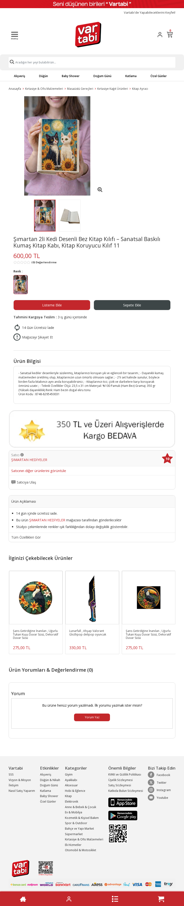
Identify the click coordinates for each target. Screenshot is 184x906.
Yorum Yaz (92, 717)
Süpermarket (74, 834)
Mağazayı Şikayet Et (37, 337)
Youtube (162, 798)
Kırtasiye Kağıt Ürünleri (112, 89)
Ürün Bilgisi (27, 361)
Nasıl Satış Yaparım (22, 791)
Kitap (68, 796)
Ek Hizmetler (73, 845)
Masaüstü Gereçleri (80, 89)
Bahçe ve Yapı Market (79, 829)
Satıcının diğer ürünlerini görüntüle (38, 471)
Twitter (162, 783)
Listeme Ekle (52, 305)
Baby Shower (71, 76)
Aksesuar (71, 785)
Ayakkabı (71, 780)
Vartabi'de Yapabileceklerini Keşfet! (149, 13)
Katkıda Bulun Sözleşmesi (125, 791)
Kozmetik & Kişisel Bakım (82, 818)
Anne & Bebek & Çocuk (80, 807)
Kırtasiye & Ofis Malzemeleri (44, 89)
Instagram (164, 790)
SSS (11, 774)
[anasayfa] (23, 899)
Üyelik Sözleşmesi (120, 780)
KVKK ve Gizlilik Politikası (124, 774)
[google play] (125, 815)
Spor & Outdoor (76, 823)
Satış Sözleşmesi (119, 785)
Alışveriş (19, 76)
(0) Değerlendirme (44, 262)
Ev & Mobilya (73, 812)
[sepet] (161, 899)
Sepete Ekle (132, 305)
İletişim (13, 785)
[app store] (122, 802)
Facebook (163, 775)
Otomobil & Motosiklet (80, 850)
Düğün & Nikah (50, 780)
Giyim (69, 774)
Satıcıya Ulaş (26, 482)
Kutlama (131, 76)
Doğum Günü (102, 76)
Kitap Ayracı (140, 89)
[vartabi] (88, 34)
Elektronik (71, 801)
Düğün (43, 76)
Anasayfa (15, 89)
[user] (160, 35)
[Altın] (21, 285)
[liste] (115, 899)
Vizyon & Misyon (20, 780)
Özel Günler (158, 76)
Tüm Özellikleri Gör (26, 537)
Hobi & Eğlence (75, 791)
